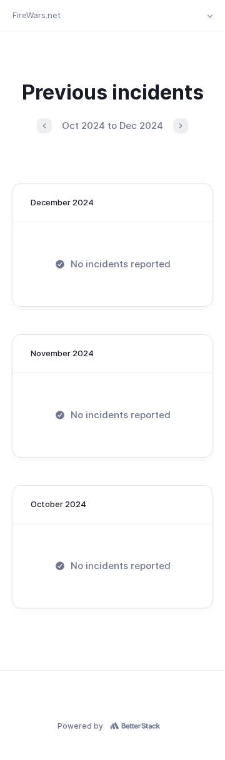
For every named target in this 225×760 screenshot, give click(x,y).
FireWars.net (36, 15)
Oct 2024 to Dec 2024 (112, 125)
